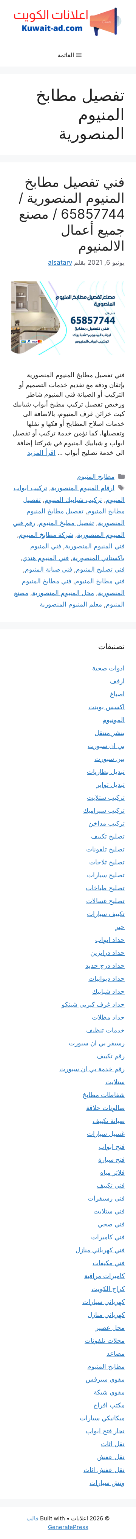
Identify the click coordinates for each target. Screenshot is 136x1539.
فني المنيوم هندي (45, 558)
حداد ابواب (110, 939)
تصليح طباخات (105, 888)
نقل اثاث (113, 1444)
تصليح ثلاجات (107, 862)
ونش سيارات (107, 1483)
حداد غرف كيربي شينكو (93, 1004)
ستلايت (115, 1082)
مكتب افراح (109, 1405)
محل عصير (110, 1327)
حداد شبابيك (108, 991)
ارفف (117, 681)
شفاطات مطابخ (103, 1095)
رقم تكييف (111, 1056)
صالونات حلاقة (105, 1108)
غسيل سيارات (106, 1133)
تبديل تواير (110, 784)
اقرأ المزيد (41, 452)
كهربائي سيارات (103, 1302)
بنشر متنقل (109, 733)
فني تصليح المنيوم (100, 569)
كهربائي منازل (106, 1314)
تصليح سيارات (106, 875)
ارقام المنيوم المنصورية (82, 488)
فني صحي (111, 1224)
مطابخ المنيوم (95, 476)
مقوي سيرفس (105, 1379)
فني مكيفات (109, 1263)
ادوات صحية (108, 668)
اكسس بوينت (106, 707)
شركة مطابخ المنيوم (46, 534)
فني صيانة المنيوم (48, 569)
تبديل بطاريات (106, 771)
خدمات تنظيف (105, 1030)
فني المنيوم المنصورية (95, 546)
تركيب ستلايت (106, 797)
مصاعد (116, 1353)
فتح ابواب (112, 1146)
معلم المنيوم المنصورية (71, 604)
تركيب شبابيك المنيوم (73, 499)
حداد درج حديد (105, 965)
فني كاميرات (108, 1237)
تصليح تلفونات (105, 849)
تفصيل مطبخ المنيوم (66, 523)
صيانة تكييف (109, 1120)
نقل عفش (111, 1457)
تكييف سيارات (106, 914)
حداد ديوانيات (106, 978)
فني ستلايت (109, 1211)
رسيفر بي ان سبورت (97, 1043)
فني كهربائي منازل (100, 1250)
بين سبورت (109, 758)
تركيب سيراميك (104, 810)
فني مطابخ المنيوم (100, 581)
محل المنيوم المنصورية (63, 593)
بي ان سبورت (106, 746)
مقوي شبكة (109, 1392)
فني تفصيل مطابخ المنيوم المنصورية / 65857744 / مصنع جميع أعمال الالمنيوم (72, 214)
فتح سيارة (111, 1159)
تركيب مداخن (106, 823)
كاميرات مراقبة (104, 1276)
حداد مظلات (108, 1017)
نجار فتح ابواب (105, 1431)
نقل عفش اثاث (104, 1470)
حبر (120, 927)
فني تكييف (111, 1185)
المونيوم (113, 720)
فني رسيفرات (106, 1198)
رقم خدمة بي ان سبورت (92, 1069)
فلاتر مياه (112, 1172)
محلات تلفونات (105, 1340)
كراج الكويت (108, 1289)
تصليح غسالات (105, 901)
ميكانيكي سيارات (102, 1418)
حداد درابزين (107, 952)
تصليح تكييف (108, 836)
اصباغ (117, 694)
